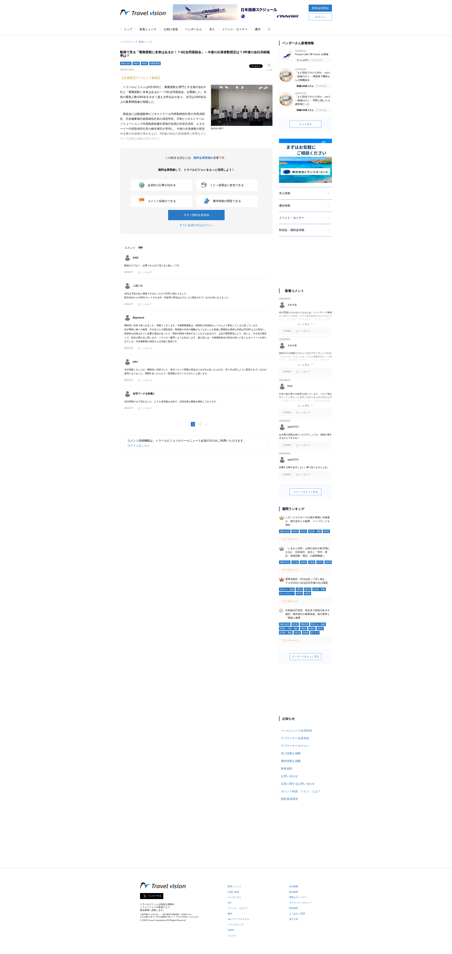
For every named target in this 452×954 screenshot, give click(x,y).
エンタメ (232, 935)
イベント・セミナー (235, 29)
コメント (293, 539)
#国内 (144, 63)
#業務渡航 (155, 63)
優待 (257, 29)
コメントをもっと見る (305, 491)
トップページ (127, 41)
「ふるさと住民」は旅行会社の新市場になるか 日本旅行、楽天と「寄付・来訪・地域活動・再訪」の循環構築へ (307, 552)
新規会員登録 (320, 8)
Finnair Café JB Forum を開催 (311, 54)
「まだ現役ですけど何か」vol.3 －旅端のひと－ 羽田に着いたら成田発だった (312, 100)
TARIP (231, 930)
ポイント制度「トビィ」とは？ (300, 791)
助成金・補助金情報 (291, 229)
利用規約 (293, 908)
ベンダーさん (193, 29)
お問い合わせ (289, 776)
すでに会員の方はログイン (196, 225)
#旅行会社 (126, 63)
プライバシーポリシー (300, 902)
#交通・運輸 (315, 531)
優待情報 (284, 205)
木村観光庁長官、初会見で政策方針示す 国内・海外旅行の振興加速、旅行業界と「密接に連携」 (308, 614)
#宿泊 (297, 633)
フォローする (154, 895)
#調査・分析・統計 (289, 628)
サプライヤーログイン (295, 745)
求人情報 (284, 193)
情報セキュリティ (298, 897)
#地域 (311, 562)
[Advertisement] (305, 265)
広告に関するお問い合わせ (298, 783)
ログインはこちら (138, 445)
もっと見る (305, 124)
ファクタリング (236, 924)
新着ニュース (147, 29)
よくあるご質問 (297, 913)
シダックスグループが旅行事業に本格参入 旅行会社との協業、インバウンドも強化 (307, 521)
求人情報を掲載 (291, 753)
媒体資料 (286, 768)
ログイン (320, 16)
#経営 (326, 531)
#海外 (136, 63)
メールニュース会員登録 (296, 730)
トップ (128, 29)
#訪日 (303, 531)
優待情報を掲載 (291, 760)
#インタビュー (287, 593)
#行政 (295, 562)
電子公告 (293, 919)
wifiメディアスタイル (238, 919)
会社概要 (293, 886)
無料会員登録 (202, 157)
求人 (212, 29)
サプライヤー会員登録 (295, 738)
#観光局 (304, 624)
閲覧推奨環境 (289, 798)
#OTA (320, 562)
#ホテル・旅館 (287, 589)
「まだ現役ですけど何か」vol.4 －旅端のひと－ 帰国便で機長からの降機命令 (312, 76)
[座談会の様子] (242, 126)
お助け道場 (171, 29)
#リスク (315, 633)
